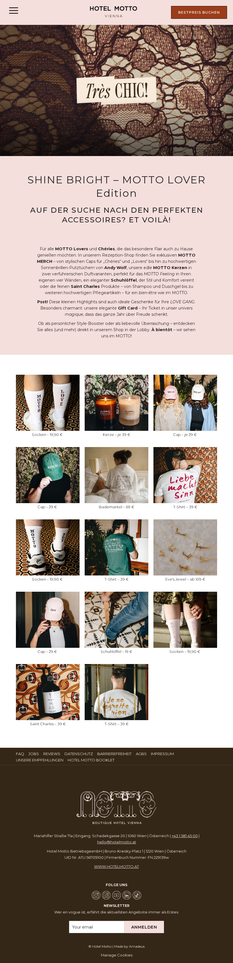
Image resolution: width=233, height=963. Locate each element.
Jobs (34, 753)
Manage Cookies (116, 955)
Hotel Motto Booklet (92, 760)
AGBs (142, 753)
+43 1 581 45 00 (185, 835)
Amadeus (137, 946)
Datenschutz (79, 753)
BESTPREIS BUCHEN (199, 12)
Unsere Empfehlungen (40, 760)
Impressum (163, 753)
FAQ (21, 753)
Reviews (52, 753)
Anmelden (144, 927)
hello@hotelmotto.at (116, 842)
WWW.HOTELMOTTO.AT (116, 866)
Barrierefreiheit (114, 753)
